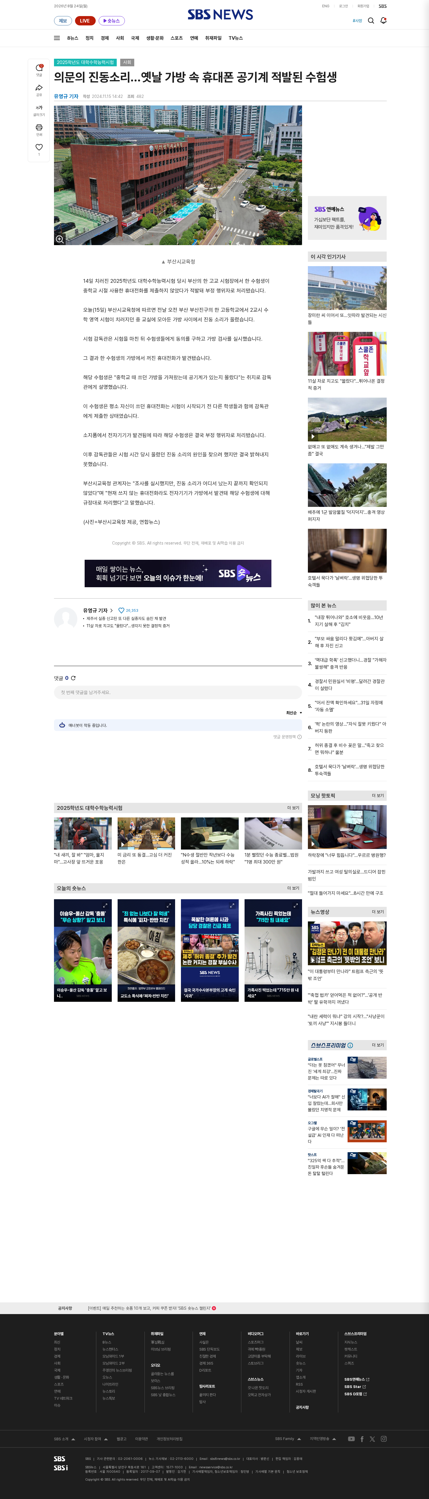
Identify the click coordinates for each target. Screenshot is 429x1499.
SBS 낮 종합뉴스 (163, 1395)
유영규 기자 (95, 610)
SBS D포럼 (353, 1393)
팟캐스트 (350, 1349)
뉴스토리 (108, 1391)
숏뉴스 (301, 1363)
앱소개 (301, 1377)
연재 (202, 1332)
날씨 (299, 1342)
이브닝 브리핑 (161, 1349)
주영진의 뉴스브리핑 (117, 1370)
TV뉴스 (236, 38)
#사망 (357, 20)
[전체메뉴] (56, 38)
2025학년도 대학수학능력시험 (85, 62)
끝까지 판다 (207, 1395)
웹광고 (121, 1439)
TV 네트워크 (63, 1398)
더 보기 (292, 806)
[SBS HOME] (382, 6)
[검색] (371, 21)
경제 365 (206, 1363)
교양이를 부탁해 (259, 1356)
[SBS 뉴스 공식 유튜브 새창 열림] (351, 1439)
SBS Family (288, 1439)
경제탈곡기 (315, 1091)
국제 (135, 38)
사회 (120, 38)
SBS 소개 (64, 1440)
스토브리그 (256, 1363)
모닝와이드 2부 (113, 1363)
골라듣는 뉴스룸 (162, 1374)
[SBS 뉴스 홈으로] (220, 14)
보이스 (156, 1381)
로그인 (343, 6)
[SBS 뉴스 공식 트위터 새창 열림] (372, 1439)
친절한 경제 (207, 1356)
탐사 (202, 1402)
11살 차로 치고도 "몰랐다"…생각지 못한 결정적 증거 (128, 625)
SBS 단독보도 (209, 1349)
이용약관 (141, 1439)
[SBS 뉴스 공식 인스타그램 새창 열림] (384, 1439)
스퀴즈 (349, 1363)
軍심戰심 (158, 1342)
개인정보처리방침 (169, 1439)
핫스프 (312, 1155)
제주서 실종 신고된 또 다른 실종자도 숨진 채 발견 (126, 618)
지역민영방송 (323, 1439)
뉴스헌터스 (110, 1349)
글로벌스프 (315, 1059)
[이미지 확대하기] (60, 239)
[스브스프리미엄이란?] (352, 1045)
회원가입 (363, 6)
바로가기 (302, 1332)
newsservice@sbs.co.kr (216, 1467)
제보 (299, 1349)
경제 (105, 38)
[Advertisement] (178, 771)
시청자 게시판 (306, 1391)
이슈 (57, 1405)
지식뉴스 (350, 1342)
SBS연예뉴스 (354, 1378)
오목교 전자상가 (259, 1395)
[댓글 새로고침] (73, 678)
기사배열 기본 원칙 (267, 1472)
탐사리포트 (207, 1385)
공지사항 (302, 1407)
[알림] (384, 20)
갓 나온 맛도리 (258, 1388)
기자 (299, 1370)
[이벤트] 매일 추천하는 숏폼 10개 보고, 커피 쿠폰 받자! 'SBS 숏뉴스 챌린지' (149, 1307)
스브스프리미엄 (355, 1332)
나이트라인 (110, 1384)
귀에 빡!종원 (256, 1349)
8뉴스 (73, 38)
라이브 (301, 1356)
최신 (57, 1342)
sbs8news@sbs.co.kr (225, 1459)
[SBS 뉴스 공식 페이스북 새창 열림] (362, 1439)
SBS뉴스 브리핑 (163, 1388)
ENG (325, 6)
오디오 (156, 1364)
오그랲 (312, 1123)
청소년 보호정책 (297, 1472)
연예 (194, 38)
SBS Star (352, 1386)
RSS (299, 1384)
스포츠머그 (256, 1342)
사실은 (204, 1342)
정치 (90, 38)
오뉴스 (107, 1377)
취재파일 (213, 38)
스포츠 (177, 38)
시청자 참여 (96, 1440)
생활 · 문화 (61, 1377)
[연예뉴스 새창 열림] (347, 218)
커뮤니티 (350, 1356)
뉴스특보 (108, 1398)
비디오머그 (256, 1332)
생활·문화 (155, 38)
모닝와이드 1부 (113, 1356)
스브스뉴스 (256, 1378)
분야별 (59, 1332)
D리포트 (205, 1370)
